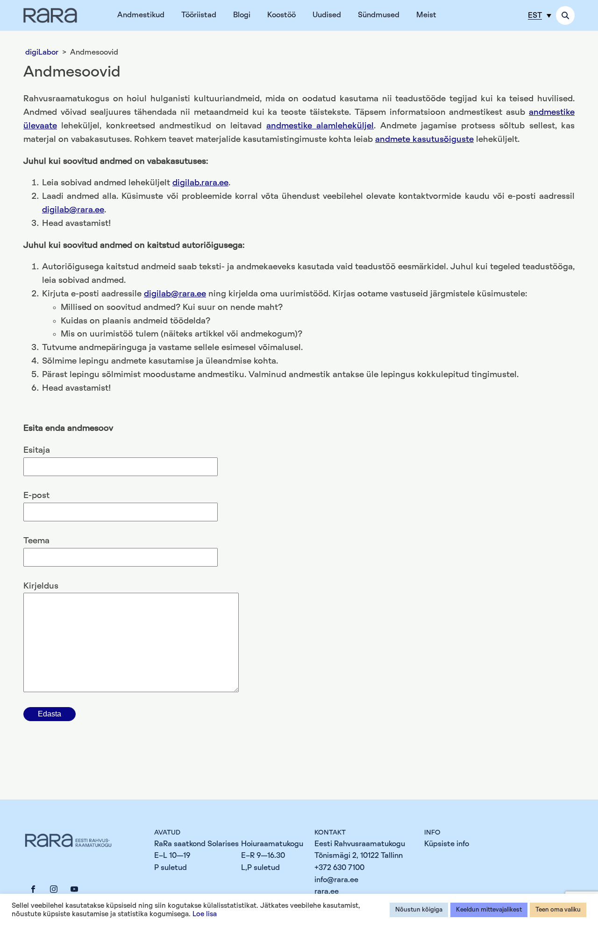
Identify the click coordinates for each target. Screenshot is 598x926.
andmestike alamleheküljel (320, 126)
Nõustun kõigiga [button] (418, 910)
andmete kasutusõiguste (424, 139)
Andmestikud (140, 15)
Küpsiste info (446, 844)
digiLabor (41, 52)
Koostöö (281, 15)
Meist (426, 15)
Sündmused (378, 15)
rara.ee (326, 891)
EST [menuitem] (535, 15)
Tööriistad (198, 15)
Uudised (327, 15)
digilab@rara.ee (73, 210)
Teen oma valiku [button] (558, 910)
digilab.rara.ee (200, 183)
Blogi (241, 15)
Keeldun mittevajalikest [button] (489, 910)
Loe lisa (204, 914)
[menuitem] (539, 15)
